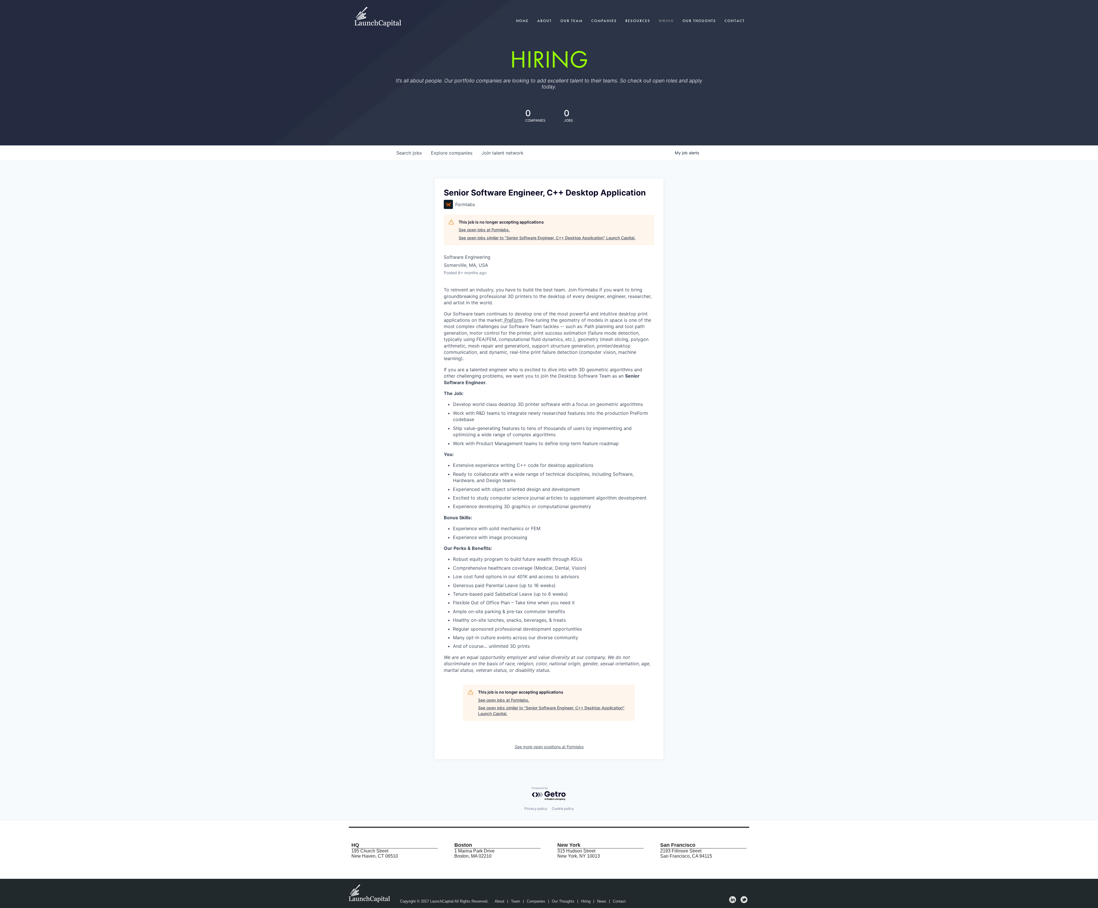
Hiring (666, 20)
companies (451, 153)
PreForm (512, 320)
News (601, 901)
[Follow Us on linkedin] (732, 901)
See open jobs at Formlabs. (484, 229)
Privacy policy (535, 808)
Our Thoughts (699, 20)
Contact (735, 20)
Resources (637, 20)
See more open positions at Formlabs (549, 746)
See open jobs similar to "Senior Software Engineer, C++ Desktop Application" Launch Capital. (547, 237)
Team (515, 901)
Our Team (571, 20)
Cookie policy (563, 808)
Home (522, 20)
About (544, 20)
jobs (409, 153)
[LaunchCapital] (370, 893)
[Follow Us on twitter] (744, 901)
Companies (604, 20)
